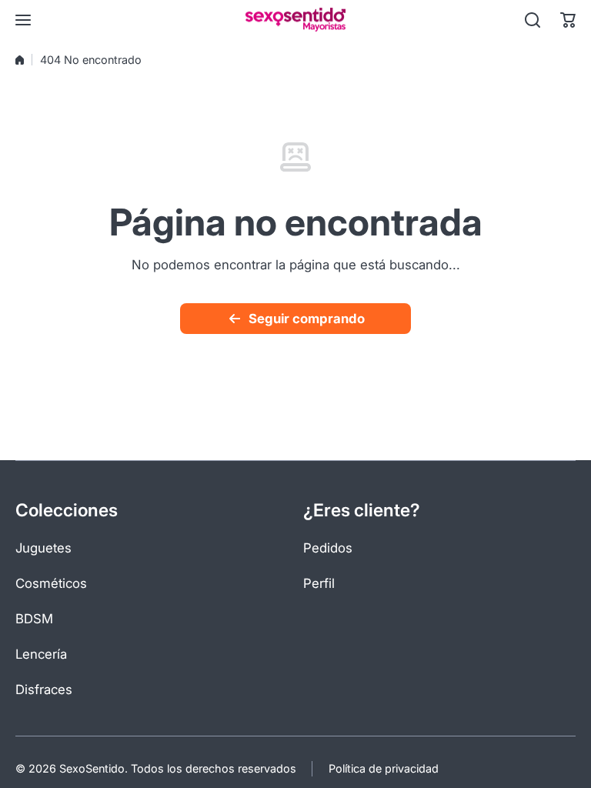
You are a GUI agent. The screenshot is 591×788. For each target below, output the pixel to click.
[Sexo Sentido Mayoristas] (295, 19)
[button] (568, 20)
